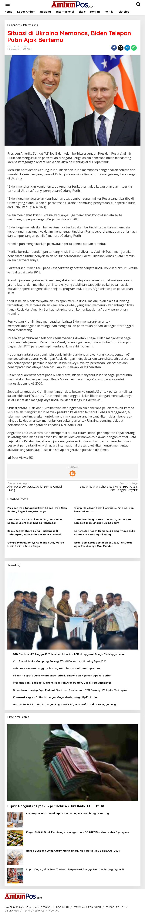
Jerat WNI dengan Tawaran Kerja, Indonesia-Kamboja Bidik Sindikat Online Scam (102, 521)
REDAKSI (46, 907)
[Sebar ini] (114, 48)
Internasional (14, 49)
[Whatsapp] (134, 48)
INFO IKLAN (62, 907)
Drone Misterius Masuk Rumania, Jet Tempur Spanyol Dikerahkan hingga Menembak (35, 521)
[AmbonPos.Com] (73, 4)
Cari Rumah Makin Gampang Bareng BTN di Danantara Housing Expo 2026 (59, 661)
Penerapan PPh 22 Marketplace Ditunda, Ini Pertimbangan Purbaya (68, 813)
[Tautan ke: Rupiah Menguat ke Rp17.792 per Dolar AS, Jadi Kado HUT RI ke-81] (72, 762)
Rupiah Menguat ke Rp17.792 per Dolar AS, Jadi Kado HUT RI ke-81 (55, 806)
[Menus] (8, 4)
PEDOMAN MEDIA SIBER (87, 907)
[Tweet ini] (120, 48)
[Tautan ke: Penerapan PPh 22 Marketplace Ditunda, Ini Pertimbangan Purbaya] (15, 819)
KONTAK (54, 910)
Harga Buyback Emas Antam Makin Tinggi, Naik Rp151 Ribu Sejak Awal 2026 (73, 850)
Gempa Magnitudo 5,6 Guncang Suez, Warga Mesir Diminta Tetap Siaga (35, 544)
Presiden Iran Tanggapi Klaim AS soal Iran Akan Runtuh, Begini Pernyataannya (37, 509)
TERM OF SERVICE (33, 910)
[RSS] (72, 473)
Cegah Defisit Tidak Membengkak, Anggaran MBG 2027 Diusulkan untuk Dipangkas (77, 832)
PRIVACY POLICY (115, 907)
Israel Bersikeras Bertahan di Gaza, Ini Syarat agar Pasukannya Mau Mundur (103, 544)
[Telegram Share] (127, 48)
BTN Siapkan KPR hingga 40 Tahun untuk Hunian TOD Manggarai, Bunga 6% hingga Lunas (69, 654)
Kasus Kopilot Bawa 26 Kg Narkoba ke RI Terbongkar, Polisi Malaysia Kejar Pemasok (34, 532)
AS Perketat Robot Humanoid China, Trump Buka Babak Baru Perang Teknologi (104, 532)
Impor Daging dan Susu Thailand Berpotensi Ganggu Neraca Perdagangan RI (75, 869)
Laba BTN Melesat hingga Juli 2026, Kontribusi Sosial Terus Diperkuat (56, 668)
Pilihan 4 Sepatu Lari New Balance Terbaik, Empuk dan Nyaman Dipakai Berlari (62, 675)
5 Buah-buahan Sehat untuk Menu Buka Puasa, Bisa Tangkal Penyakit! (109, 487)
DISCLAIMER (12, 910)
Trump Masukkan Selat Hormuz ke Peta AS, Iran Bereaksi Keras (104, 509)
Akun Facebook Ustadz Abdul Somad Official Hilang (34, 487)
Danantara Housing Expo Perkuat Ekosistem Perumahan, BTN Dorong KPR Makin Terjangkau (70, 690)
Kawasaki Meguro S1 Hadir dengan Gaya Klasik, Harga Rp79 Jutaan (55, 697)
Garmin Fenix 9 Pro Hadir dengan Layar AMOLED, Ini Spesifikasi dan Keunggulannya (65, 704)
